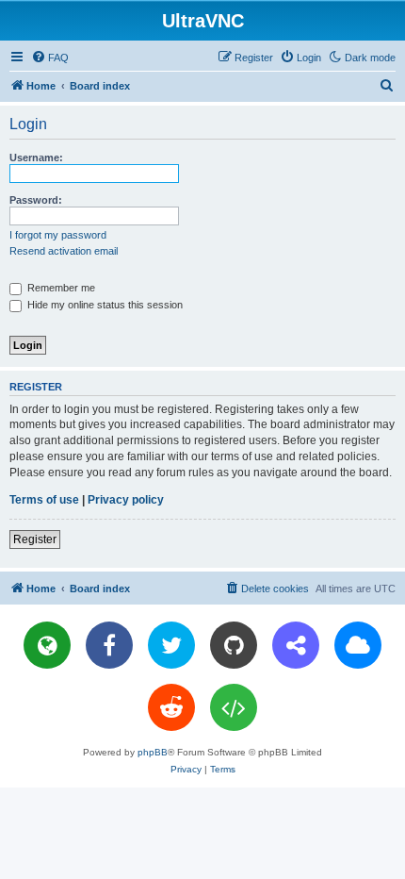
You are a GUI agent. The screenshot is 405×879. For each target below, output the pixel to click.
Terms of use (44, 499)
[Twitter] (171, 645)
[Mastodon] (295, 645)
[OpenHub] (233, 707)
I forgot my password (57, 234)
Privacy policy (126, 499)
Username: (36, 157)
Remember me (59, 287)
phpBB (153, 752)
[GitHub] (233, 645)
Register (35, 539)
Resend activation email (63, 251)
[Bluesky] (357, 645)
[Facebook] (109, 645)
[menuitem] (50, 57)
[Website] (47, 645)
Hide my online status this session (103, 304)
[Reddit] (171, 707)
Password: (35, 200)
